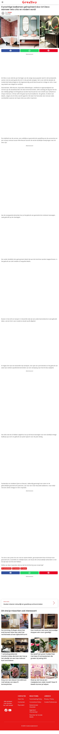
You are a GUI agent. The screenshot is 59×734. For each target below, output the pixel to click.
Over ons (21, 699)
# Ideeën (24, 568)
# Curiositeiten (6, 568)
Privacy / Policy (49, 699)
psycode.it (21, 705)
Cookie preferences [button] (50, 702)
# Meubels (15, 568)
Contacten (21, 702)
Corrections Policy (35, 702)
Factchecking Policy (35, 699)
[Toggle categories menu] (2, 2)
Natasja (10, 12)
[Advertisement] (29, 65)
